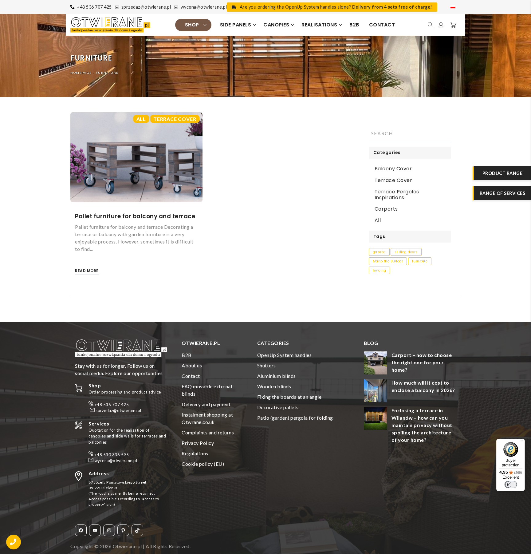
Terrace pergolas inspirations (397, 194)
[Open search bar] (431, 24)
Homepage (81, 72)
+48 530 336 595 (112, 454)
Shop (192, 24)
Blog (371, 343)
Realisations (319, 24)
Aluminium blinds (276, 376)
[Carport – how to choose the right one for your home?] (375, 363)
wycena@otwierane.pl (204, 7)
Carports (386, 208)
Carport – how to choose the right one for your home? (421, 362)
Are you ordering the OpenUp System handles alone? (336, 7)
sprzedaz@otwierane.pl (146, 7)
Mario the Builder (388, 261)
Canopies (276, 24)
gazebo (379, 252)
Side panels (235, 24)
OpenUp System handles (284, 355)
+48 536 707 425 (94, 7)
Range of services (502, 193)
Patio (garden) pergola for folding (295, 418)
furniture (420, 261)
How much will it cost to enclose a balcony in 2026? (423, 386)
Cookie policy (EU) (203, 464)
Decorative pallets (278, 407)
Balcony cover (393, 168)
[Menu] (521, 442)
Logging (442, 25)
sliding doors (406, 252)
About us (192, 365)
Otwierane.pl (127, 546)
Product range (502, 173)
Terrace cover (174, 119)
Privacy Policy (198, 443)
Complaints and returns (208, 432)
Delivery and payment (206, 404)
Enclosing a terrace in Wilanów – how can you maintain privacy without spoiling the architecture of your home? (421, 425)
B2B (354, 24)
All (141, 119)
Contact (382, 24)
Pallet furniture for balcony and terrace (135, 216)
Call (13, 542)
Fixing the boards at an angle (289, 397)
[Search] (439, 133)
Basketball (452, 25)
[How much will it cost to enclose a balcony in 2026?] (375, 391)
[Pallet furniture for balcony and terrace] (136, 157)
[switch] (511, 484)
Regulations (195, 453)
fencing (379, 270)
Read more (87, 270)
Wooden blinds (274, 386)
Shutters (266, 365)
